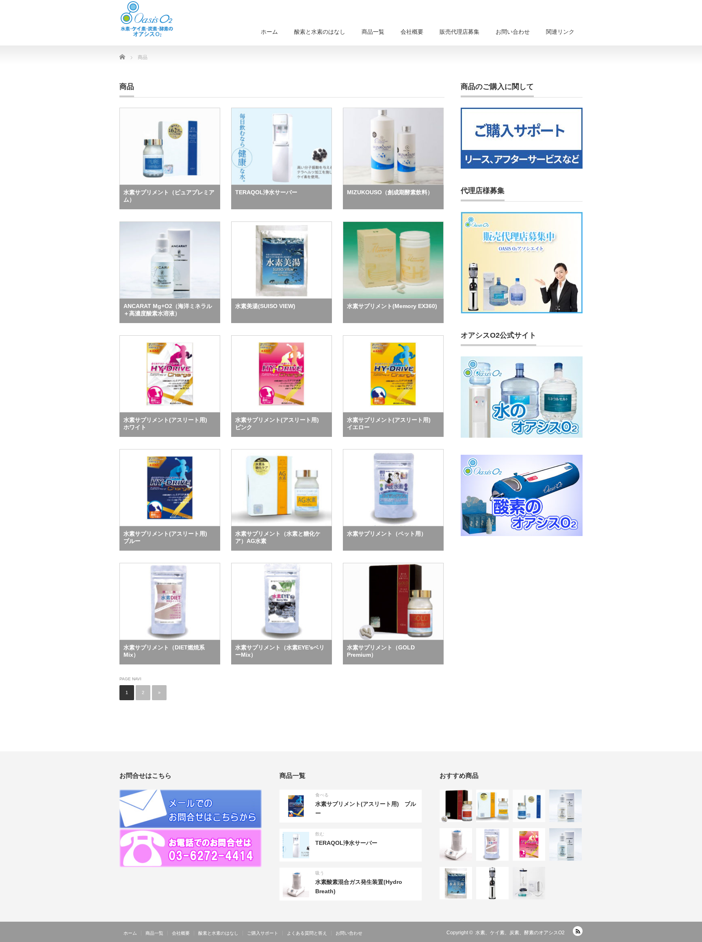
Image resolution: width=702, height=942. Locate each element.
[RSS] (578, 931)
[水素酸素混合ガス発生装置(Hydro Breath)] (456, 844)
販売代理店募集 (459, 31)
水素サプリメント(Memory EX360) (392, 306)
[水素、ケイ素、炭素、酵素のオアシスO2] (146, 19)
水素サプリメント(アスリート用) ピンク (280, 423)
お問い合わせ (513, 31)
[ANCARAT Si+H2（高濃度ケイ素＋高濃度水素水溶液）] (565, 806)
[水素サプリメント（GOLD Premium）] (456, 806)
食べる (322, 794)
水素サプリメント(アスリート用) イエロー (391, 423)
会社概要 (412, 31)
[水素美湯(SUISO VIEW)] (456, 883)
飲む (319, 833)
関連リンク (560, 31)
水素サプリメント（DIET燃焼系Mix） (164, 651)
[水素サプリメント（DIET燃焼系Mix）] (492, 844)
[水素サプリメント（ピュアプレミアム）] (529, 806)
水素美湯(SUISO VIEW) (265, 306)
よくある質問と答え (307, 933)
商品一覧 (373, 31)
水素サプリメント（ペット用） (387, 533)
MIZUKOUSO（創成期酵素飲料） (390, 192)
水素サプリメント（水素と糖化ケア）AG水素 (278, 537)
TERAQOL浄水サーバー (266, 192)
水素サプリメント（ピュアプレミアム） (169, 196)
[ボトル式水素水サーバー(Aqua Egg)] (492, 883)
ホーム (269, 31)
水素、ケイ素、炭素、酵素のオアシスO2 (520, 932)
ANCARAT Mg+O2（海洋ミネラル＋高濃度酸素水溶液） (168, 310)
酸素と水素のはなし (319, 31)
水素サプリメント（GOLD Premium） (381, 651)
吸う (319, 872)
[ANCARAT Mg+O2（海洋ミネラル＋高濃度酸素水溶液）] (565, 844)
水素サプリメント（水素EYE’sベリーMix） (280, 651)
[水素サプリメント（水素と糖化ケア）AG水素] (492, 806)
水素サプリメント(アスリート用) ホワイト (168, 423)
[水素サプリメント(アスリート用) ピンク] (529, 844)
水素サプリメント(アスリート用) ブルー (168, 537)
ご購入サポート (262, 933)
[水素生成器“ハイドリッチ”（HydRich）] (529, 883)
